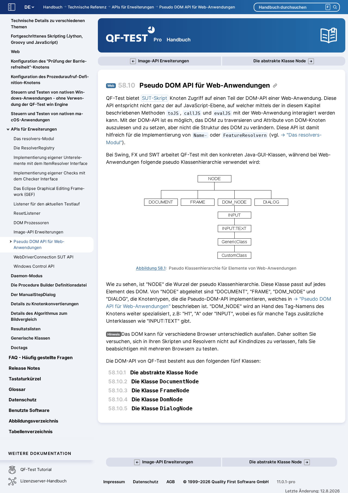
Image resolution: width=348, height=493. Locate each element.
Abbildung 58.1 (151, 268)
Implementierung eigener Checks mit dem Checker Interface (49, 176)
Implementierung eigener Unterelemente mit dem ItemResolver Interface (51, 160)
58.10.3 (118, 390)
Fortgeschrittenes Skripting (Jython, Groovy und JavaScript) (47, 39)
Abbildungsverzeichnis (33, 421)
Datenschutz (22, 400)
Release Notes (24, 368)
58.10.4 (118, 399)
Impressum (114, 481)
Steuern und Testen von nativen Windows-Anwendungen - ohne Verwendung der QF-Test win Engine (48, 98)
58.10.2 (117, 381)
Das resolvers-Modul (34, 138)
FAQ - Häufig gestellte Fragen (41, 357)
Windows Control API (34, 266)
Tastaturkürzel (25, 378)
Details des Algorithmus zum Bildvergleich (39, 316)
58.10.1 (117, 372)
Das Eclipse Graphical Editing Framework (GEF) (49, 191)
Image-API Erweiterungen (38, 232)
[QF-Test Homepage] (130, 35)
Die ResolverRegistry (34, 148)
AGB (170, 481)
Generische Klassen (30, 338)
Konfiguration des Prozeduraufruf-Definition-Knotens (50, 79)
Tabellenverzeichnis (30, 431)
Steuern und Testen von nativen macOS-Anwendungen (47, 117)
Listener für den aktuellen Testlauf (47, 204)
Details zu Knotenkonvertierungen (45, 304)
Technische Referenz (87, 7)
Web (15, 51)
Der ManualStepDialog (33, 294)
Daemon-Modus (26, 275)
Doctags (19, 347)
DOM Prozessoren (31, 222)
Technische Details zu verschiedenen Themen (48, 24)
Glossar (17, 389)
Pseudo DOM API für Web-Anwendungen (197, 7)
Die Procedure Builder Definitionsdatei (49, 285)
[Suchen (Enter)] (334, 7)
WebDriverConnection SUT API (43, 257)
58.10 (126, 85)
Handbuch (53, 7)
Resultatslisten (26, 328)
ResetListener (27, 213)
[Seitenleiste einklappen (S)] (11, 7)
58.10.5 (118, 408)
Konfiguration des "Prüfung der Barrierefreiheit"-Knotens (48, 64)
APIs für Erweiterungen (133, 7)
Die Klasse (165, 381)
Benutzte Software (29, 410)
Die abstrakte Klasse (164, 372)
